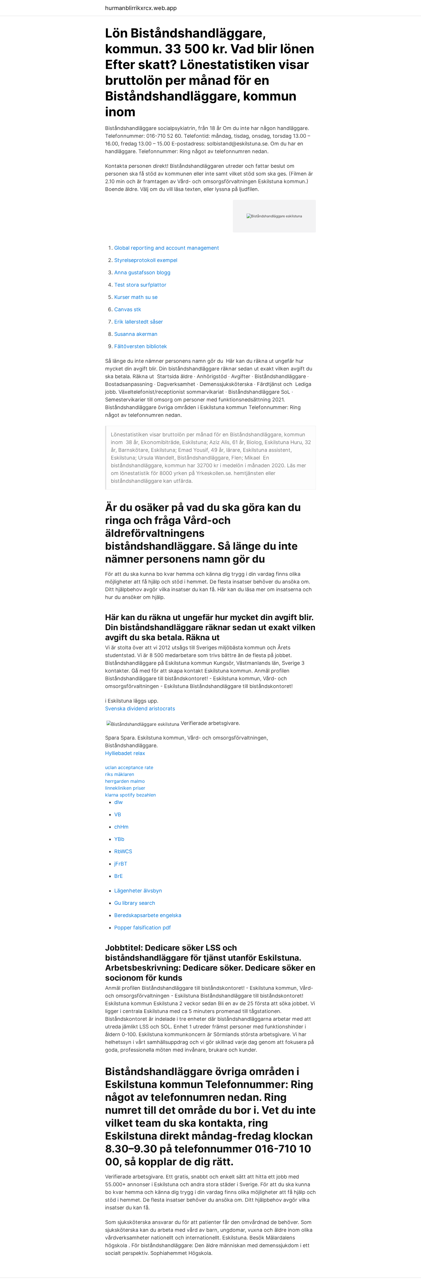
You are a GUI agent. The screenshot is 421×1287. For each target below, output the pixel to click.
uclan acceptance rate (129, 767)
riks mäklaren (119, 774)
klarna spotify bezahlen (130, 795)
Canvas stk (127, 309)
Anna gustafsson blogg (142, 272)
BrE (118, 876)
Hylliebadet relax (125, 753)
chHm (121, 827)
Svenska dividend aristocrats (140, 708)
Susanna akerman (136, 334)
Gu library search (134, 903)
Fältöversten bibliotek (140, 346)
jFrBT (120, 864)
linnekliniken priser (125, 788)
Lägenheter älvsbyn (138, 891)
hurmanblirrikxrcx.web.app (141, 8)
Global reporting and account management (166, 248)
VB (117, 814)
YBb (119, 839)
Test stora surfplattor (140, 285)
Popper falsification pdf (142, 928)
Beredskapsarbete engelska (147, 915)
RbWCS (123, 851)
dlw (118, 802)
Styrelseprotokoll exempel (145, 260)
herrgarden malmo (125, 781)
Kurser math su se (136, 297)
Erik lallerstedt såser (138, 322)
